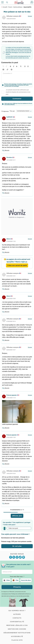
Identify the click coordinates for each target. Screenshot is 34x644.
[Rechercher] (7, 2)
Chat (17, 580)
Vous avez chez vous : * (17, 576)
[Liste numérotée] (27, 66)
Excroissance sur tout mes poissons (13, 538)
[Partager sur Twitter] (13, 557)
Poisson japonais (11, 395)
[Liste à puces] (24, 66)
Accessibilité (17, 636)
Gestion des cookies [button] (17, 629)
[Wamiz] (19, 2)
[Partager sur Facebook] (10, 557)
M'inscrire (17, 587)
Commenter (17, 99)
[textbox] (17, 77)
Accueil (5, 7)
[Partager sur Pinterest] (23, 557)
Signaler (30, 16)
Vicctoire (9, 157)
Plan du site (17, 640)
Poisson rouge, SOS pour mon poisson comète (16, 541)
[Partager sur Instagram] (17, 557)
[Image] (3, 69)
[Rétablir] (6, 66)
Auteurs (17, 614)
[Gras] (10, 66)
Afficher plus (17, 516)
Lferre (8, 239)
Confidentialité (17, 622)
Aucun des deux (26, 580)
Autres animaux (17, 7)
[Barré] (16, 66)
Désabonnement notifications (17, 633)
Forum (10, 7)
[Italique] (13, 66)
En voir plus (17, 546)
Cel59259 (9, 117)
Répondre (7, 150)
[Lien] (7, 69)
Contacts (17, 618)
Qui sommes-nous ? (17, 611)
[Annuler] (3, 66)
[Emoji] (11, 69)
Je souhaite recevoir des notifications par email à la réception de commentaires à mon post (18, 92)
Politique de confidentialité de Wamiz (20, 594)
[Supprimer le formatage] (20, 66)
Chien (8, 580)
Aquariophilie (27, 7)
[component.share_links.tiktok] (20, 557)
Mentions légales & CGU (17, 625)
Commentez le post (9, 62)
